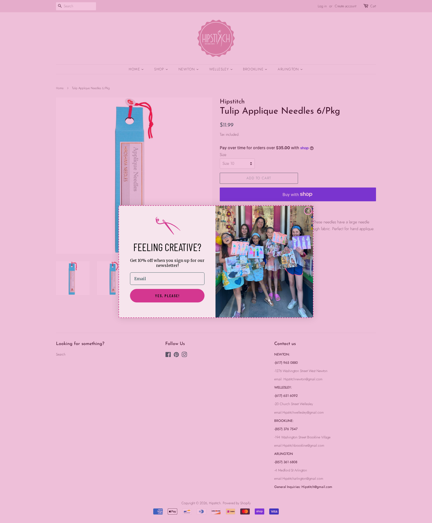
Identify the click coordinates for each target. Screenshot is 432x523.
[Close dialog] (308, 210)
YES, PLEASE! (167, 295)
